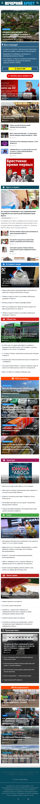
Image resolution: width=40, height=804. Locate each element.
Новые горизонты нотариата (12, 601)
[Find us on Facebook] (11, 799)
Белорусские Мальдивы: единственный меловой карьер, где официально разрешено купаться (18, 391)
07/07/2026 (6, 761)
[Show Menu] (2, 3)
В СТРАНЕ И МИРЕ (6, 772)
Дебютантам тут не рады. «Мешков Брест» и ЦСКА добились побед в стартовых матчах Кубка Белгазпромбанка (19, 549)
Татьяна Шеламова (8, 39)
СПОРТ (8, 774)
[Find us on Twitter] (18, 799)
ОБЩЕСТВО (16, 772)
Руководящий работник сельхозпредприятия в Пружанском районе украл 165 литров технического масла (19, 409)
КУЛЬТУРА (34, 772)
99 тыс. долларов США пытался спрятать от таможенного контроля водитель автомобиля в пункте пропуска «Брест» (19, 281)
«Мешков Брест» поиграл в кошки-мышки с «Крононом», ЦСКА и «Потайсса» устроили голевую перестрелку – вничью (19, 532)
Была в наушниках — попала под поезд (17, 676)
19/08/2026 (6, 452)
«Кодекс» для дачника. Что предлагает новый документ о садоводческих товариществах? (17, 34)
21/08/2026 (13, 243)
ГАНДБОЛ (5, 696)
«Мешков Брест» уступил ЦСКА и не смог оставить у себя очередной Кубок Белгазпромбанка (23, 151)
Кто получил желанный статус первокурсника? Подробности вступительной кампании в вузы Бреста (18, 214)
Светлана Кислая (6, 218)
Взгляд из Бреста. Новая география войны (16, 302)
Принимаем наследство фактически (16, 594)
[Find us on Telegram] (21, 799)
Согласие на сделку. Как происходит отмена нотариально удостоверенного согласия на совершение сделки (17, 624)
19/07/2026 (6, 723)
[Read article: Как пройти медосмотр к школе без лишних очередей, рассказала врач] (4, 241)
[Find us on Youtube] (26, 799)
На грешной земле (7, 404)
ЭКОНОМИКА (25, 772)
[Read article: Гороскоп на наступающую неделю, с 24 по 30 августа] (4, 143)
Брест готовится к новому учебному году (16, 372)
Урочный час (7, 207)
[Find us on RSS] (28, 799)
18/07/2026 (6, 742)
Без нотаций (6, 29)
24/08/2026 (18, 39)
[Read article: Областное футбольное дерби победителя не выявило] (4, 127)
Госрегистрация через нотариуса (13, 618)
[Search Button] (38, 3)
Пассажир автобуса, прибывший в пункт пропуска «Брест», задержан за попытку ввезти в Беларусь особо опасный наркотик (19, 647)
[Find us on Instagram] (23, 799)
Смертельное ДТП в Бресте (13, 680)
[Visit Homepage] (20, 3)
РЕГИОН (5, 715)
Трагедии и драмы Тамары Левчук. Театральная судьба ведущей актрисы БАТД (23, 249)
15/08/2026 (6, 415)
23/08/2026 (13, 137)
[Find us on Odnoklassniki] (16, 799)
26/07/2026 (6, 705)
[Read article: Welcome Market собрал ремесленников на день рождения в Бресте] (4, 233)
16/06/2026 (6, 596)
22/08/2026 (15, 218)
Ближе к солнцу (7, 385)
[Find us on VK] (13, 799)
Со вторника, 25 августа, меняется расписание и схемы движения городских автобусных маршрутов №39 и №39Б (20, 60)
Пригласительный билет (9, 425)
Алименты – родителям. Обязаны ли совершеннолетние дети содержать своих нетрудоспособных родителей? (16, 612)
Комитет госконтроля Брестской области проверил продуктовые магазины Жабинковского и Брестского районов (19, 447)
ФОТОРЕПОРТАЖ (7, 734)
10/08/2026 (6, 396)
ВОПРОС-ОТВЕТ (16, 774)
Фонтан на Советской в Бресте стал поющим (17, 486)
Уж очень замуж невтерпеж (11, 605)
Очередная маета (7, 441)
